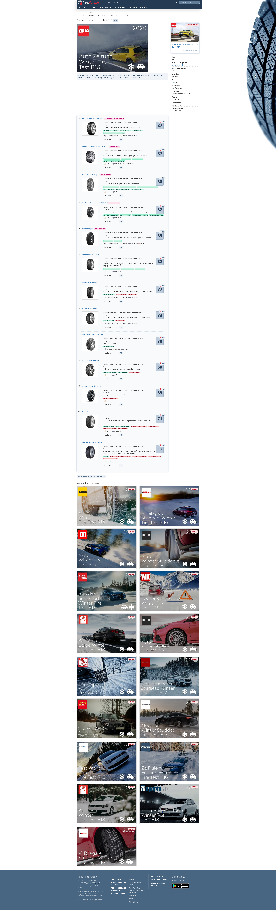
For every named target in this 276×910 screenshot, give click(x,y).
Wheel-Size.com (157, 877)
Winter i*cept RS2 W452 (95, 203)
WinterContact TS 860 (95, 146)
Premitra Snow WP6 (92, 334)
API (130, 7)
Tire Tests (92, 7)
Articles (113, 7)
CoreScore (98, 884)
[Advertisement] (122, 99)
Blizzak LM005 (92, 118)
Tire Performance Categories (118, 889)
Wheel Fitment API (159, 880)
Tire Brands (116, 879)
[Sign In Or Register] (176, 2)
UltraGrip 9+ (91, 175)
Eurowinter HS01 (91, 308)
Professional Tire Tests (93, 15)
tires (101, 880)
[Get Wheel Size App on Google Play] (181, 886)
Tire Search (122, 7)
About (131, 899)
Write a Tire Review (140, 7)
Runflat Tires (133, 895)
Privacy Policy (133, 902)
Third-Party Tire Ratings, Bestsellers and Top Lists (136, 890)
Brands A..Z (89, 12)
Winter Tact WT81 (94, 442)
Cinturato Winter (90, 282)
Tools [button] (116, 3)
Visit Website (176, 65)
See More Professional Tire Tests (91, 476)
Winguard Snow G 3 (92, 386)
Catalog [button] (107, 3)
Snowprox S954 (90, 412)
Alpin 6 (88, 229)
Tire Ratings (103, 7)
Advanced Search (118, 893)
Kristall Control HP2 (92, 360)
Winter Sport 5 (90, 254)
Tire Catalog (82, 7)
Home (80, 12)
